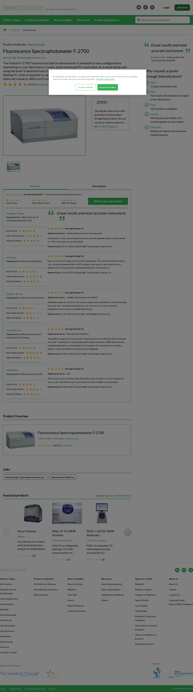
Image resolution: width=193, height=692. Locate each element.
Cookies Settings (85, 87)
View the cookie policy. (105, 79)
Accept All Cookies (107, 87)
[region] (98, 82)
